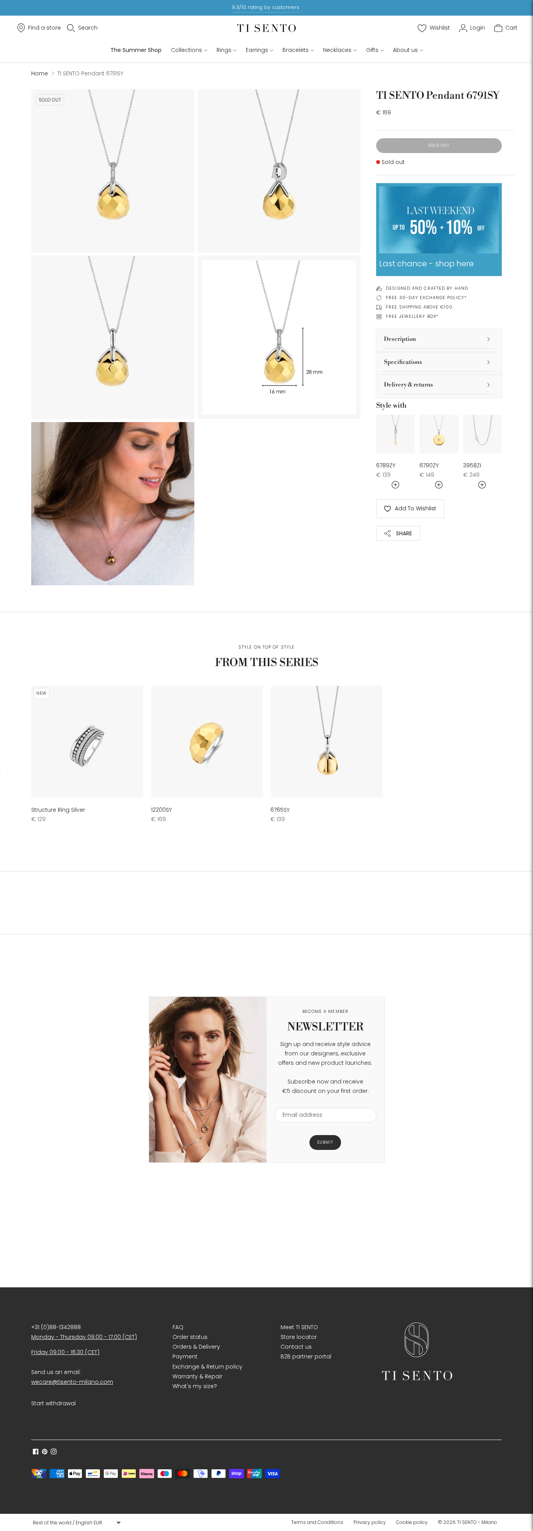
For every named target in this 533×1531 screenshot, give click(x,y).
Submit (325, 1142)
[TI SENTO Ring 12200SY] (207, 742)
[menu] (76, 1522)
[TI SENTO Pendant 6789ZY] (395, 434)
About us (405, 50)
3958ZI (472, 465)
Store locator (299, 1337)
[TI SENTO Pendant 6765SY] (326, 742)
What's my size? (194, 1386)
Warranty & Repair (197, 1376)
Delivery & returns (408, 385)
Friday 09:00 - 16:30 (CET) (65, 1352)
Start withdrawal (53, 1403)
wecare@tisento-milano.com (72, 1382)
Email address (298, 1103)
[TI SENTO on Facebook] (36, 1452)
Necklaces (337, 50)
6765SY (280, 810)
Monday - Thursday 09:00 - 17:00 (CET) (84, 1337)
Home (39, 73)
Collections (186, 50)
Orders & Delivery (196, 1347)
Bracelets (295, 50)
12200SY (161, 810)
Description (400, 339)
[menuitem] (319, 1522)
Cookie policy (412, 1522)
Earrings (257, 50)
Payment (184, 1356)
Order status (190, 1337)
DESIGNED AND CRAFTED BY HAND (427, 288)
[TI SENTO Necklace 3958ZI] (482, 434)
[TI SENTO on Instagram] (54, 1452)
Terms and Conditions (317, 1522)
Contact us (296, 1347)
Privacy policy (370, 1522)
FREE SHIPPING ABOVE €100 (419, 307)
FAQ (177, 1327)
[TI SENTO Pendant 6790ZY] (438, 434)
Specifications (403, 362)
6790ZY (429, 465)
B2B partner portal (306, 1356)
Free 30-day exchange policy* (426, 297)
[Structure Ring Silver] (87, 742)
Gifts (372, 50)
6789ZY (385, 465)
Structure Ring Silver (58, 810)
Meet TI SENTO (299, 1327)
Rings (224, 50)
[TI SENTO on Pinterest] (45, 1452)
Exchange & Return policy (207, 1367)
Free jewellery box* (412, 316)
